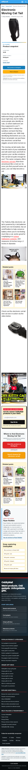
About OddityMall (5, 699)
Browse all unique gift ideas (11, 568)
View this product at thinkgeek (14, 445)
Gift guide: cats (8, 553)
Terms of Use (4, 717)
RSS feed (18, 740)
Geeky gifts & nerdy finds (7, 650)
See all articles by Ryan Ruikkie (12, 537)
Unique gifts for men (6, 671)
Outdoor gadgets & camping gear (10, 653)
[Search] (25, 1)
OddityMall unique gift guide (8, 668)
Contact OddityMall (6, 714)
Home (2, 6)
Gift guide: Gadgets (9, 561)
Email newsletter (6, 743)
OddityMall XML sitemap (7, 726)
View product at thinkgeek (14, 67)
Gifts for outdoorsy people (8, 683)
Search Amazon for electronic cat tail (14, 455)
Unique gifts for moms (7, 678)
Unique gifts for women (7, 673)
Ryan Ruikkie (6, 16)
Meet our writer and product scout (10, 704)
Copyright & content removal (8, 724)
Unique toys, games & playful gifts (10, 655)
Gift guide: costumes (9, 557)
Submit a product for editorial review (10, 706)
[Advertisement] (14, 98)
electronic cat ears (8, 162)
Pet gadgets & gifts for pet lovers (9, 658)
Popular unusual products (8, 696)
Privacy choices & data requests (9, 722)
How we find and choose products (10, 701)
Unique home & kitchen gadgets (9, 645)
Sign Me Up (14, 422)
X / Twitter (11, 737)
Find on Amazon (14, 71)
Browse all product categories (9, 660)
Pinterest (18, 737)
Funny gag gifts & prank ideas (9, 648)
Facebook (4, 737)
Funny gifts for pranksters (8, 685)
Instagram (4, 740)
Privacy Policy (5, 719)
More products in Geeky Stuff (11, 550)
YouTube (11, 740)
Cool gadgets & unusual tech (8, 643)
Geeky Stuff (9, 6)
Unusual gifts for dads (7, 676)
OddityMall (7, 582)
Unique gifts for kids (6, 681)
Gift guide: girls (8, 564)
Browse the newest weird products (10, 694)
